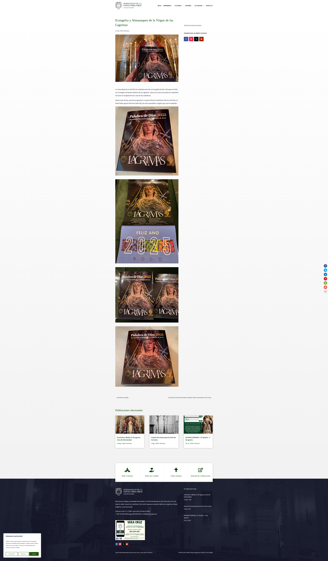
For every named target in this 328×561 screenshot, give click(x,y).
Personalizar (11, 554)
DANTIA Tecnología (207, 552)
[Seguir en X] (196, 39)
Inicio (159, 6)
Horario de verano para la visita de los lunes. (198, 506)
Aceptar (34, 554)
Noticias (126, 31)
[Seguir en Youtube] (201, 39)
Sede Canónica (127, 476)
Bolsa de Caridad (151, 476)
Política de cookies (184, 552)
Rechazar (23, 554)
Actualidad (198, 6)
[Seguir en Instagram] (191, 39)
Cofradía (188, 6)
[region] (22, 545)
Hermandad (167, 6)
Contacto (209, 6)
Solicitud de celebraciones (200, 476)
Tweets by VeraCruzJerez (192, 25)
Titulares (178, 6)
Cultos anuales (176, 476)
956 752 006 (121, 514)
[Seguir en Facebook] (186, 39)
